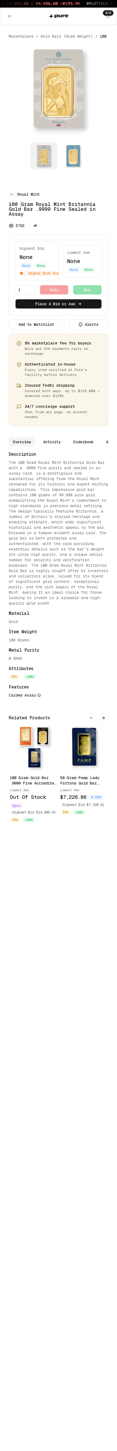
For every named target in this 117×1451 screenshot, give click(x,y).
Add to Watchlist (36, 324)
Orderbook (83, 442)
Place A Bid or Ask (55, 304)
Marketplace (21, 36)
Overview (22, 442)
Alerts (91, 324)
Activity (52, 442)
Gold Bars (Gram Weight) (67, 36)
